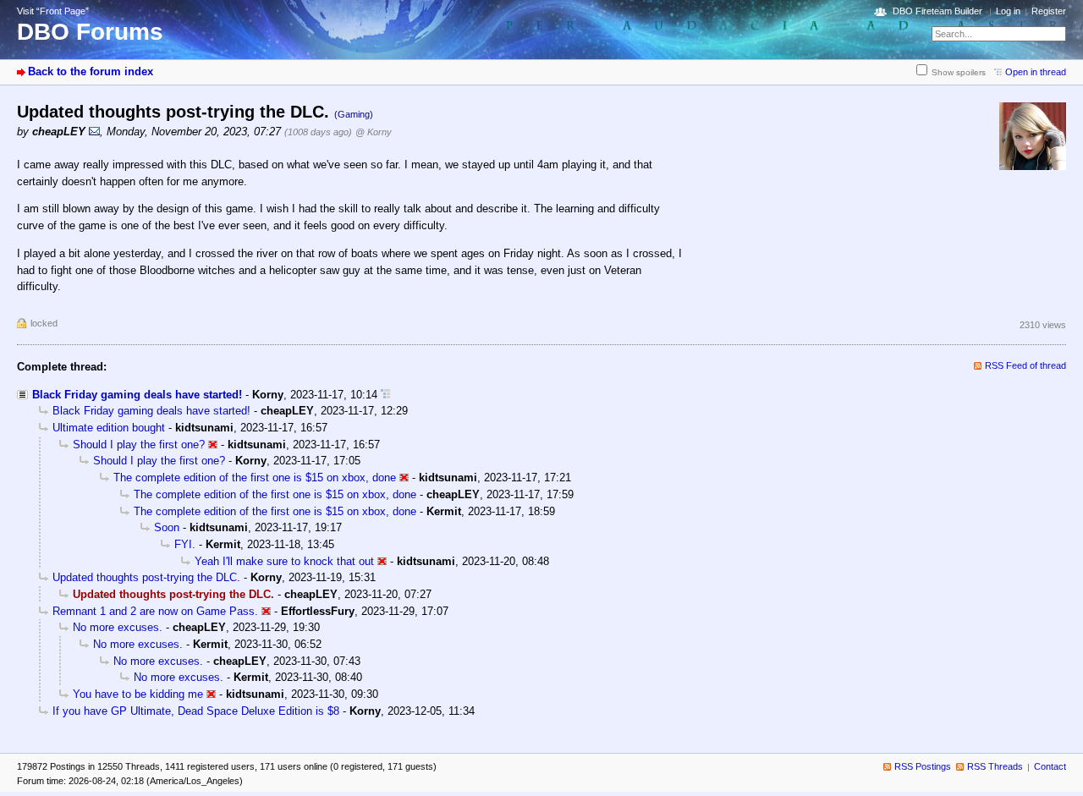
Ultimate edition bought (108, 427)
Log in (1008, 11)
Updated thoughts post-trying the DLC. (146, 577)
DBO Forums (90, 32)
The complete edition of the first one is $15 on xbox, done (254, 477)
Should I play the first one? (139, 444)
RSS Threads (995, 766)
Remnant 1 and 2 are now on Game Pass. (155, 611)
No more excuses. (117, 627)
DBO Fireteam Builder (937, 11)
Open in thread (1035, 72)
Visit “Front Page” (53, 11)
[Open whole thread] (385, 394)
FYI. (184, 544)
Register (1048, 11)
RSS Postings (922, 766)
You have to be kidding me (138, 694)
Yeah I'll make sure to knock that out (284, 561)
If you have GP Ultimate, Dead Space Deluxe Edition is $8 (195, 711)
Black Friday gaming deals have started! (137, 394)
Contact (1050, 766)
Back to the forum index (90, 71)
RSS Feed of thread (1025, 365)
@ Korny (373, 132)
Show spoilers (959, 72)
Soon (166, 527)
